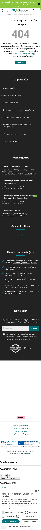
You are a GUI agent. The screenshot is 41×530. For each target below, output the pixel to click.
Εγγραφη (34, 328)
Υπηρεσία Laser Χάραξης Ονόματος (16, 117)
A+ (6, 476)
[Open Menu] (2, 10)
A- (2, 476)
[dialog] (20, 509)
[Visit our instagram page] (20, 235)
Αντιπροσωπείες (9, 88)
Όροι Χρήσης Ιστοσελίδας (20, 428)
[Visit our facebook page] (17, 235)
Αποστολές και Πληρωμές (12, 96)
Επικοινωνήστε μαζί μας (12, 141)
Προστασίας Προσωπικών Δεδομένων (18, 339)
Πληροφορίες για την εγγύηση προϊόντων (18, 110)
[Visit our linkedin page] (23, 235)
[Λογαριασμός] (33, 10)
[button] (20, 527)
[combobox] (36, 491)
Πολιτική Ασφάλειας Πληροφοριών (20, 434)
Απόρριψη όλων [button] (30, 521)
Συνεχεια (20, 62)
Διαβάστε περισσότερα (9, 508)
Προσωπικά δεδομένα (20, 425)
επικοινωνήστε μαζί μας (24, 54)
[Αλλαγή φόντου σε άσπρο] (5, 487)
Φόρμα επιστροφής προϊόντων (14, 134)
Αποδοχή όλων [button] (10, 521)
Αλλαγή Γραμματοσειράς (10, 478)
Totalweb (28, 453)
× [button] (38, 491)
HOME (9, 15)
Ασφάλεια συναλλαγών (20, 431)
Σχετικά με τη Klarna (10, 103)
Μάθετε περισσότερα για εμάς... (25, 263)
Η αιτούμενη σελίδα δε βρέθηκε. (23, 15)
